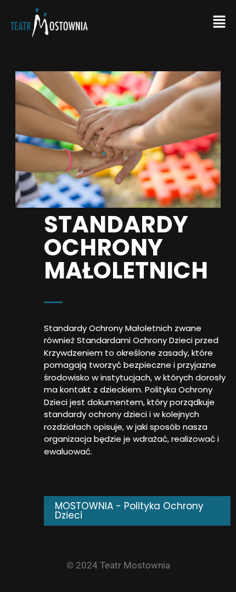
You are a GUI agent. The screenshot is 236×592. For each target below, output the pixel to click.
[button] (220, 22)
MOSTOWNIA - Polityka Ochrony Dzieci (129, 510)
